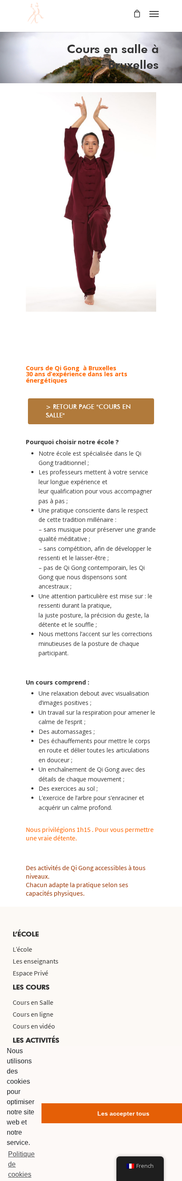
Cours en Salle (33, 1002)
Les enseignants (35, 961)
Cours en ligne (33, 1014)
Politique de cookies (21, 1164)
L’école (22, 949)
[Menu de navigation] (154, 13)
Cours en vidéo (34, 1026)
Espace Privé (30, 973)
